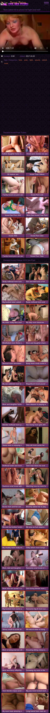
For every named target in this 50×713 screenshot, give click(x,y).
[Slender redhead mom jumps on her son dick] (13, 415)
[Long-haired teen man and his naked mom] (36, 701)
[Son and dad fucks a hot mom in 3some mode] (36, 272)
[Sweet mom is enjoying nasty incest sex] (13, 435)
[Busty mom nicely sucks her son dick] (36, 353)
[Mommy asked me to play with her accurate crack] (36, 497)
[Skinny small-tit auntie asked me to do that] (13, 619)
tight (31, 60)
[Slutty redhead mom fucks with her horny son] (13, 272)
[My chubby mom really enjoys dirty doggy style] (13, 537)
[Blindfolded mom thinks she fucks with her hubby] (13, 333)
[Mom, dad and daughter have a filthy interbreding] (13, 558)
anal (25, 60)
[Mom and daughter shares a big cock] (36, 333)
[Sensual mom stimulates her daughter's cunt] (13, 353)
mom (6, 63)
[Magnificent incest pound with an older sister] (36, 374)
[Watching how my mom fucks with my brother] (36, 476)
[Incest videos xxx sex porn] (14, 3)
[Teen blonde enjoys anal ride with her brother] (13, 681)
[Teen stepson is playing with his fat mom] (36, 394)
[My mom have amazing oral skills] (13, 701)
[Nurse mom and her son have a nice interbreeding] (13, 497)
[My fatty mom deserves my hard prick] (36, 312)
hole (20, 60)
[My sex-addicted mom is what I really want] (13, 374)
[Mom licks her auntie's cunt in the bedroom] (13, 578)
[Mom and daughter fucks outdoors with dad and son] (13, 394)
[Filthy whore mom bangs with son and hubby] (36, 537)
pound (37, 60)
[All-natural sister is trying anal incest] (36, 619)
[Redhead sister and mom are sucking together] (13, 456)
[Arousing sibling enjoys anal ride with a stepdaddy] (36, 640)
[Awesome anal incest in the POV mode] (36, 558)
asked (44, 60)
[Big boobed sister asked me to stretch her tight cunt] (13, 292)
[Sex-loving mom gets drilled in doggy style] (36, 415)
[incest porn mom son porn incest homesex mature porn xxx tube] (46, 4)
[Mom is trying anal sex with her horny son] (13, 640)
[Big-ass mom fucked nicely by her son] (36, 681)
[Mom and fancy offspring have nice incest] (13, 660)
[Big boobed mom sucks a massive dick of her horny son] (13, 599)
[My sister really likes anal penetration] (13, 312)
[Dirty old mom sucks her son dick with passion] (36, 435)
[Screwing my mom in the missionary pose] (36, 660)
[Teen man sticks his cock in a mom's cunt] (36, 456)
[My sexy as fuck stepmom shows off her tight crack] (36, 517)
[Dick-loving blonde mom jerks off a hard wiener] (36, 578)
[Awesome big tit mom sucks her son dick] (36, 599)
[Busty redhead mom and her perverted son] (36, 292)
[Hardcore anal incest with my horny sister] (13, 476)
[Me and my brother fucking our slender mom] (13, 517)
